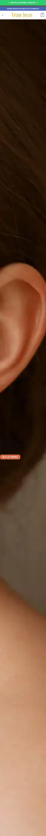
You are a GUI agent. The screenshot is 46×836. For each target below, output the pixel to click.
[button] (2, 15)
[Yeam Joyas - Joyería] (22, 15)
